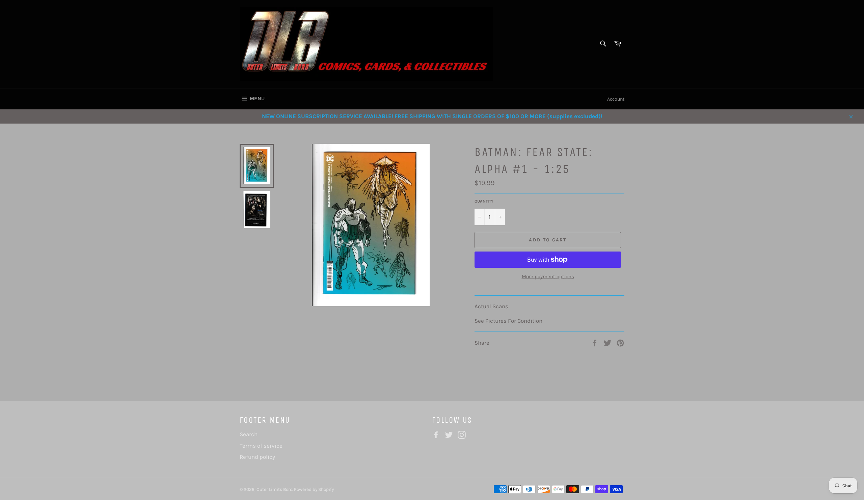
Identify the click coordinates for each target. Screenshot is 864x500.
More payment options (548, 276)
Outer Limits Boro (274, 489)
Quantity (484, 201)
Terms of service (261, 445)
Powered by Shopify (314, 489)
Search (249, 434)
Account (615, 99)
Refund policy (257, 456)
